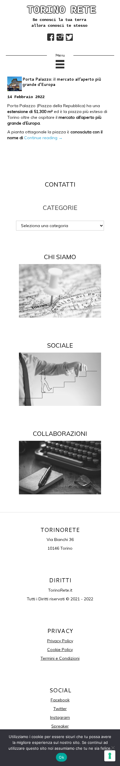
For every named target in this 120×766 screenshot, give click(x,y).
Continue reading (43, 137)
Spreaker (60, 726)
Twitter (60, 708)
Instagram (60, 717)
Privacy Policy (60, 640)
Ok (61, 757)
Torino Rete (61, 10)
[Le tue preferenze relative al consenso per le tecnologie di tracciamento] (109, 755)
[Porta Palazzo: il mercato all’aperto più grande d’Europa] (14, 84)
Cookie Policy (60, 649)
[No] (113, 748)
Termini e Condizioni (60, 658)
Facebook (60, 700)
